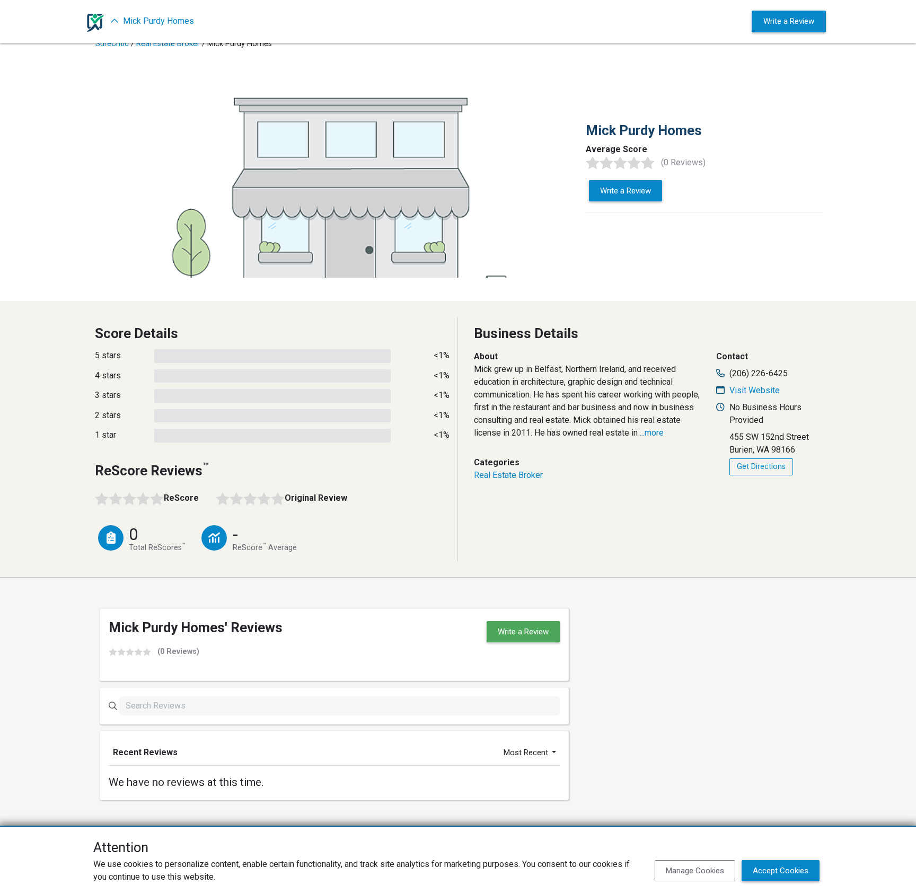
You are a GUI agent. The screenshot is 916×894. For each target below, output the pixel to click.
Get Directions (761, 466)
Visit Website (754, 390)
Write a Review (788, 21)
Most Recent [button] (527, 752)
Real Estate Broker (168, 43)
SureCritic (112, 43)
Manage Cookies (695, 870)
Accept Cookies (780, 870)
